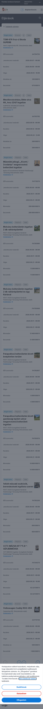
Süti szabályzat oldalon (27, 679)
